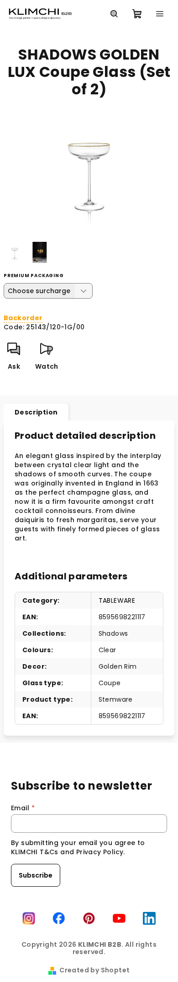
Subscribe (35, 875)
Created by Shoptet (94, 970)
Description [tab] (36, 412)
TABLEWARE (117, 600)
